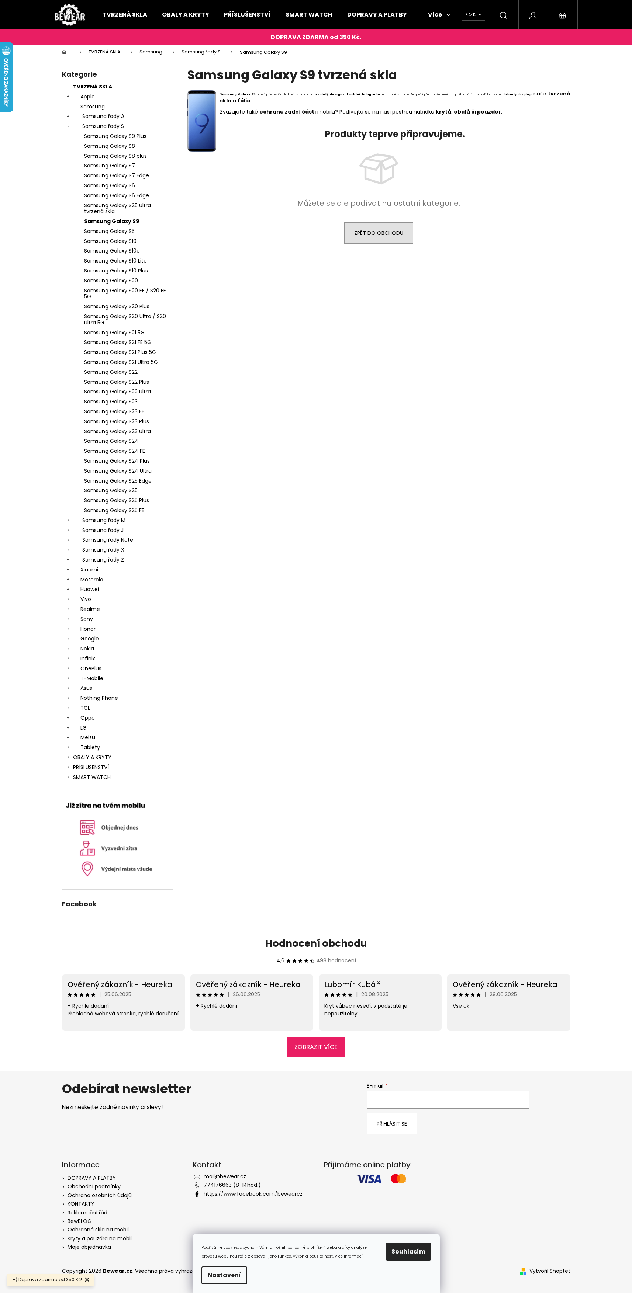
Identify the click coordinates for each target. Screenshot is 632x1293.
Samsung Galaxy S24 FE (114, 451)
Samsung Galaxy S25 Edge (118, 480)
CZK (471, 14)
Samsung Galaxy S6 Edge (116, 195)
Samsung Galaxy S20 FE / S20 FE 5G (125, 293)
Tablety (90, 747)
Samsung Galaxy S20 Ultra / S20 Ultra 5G (125, 319)
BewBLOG (79, 1221)
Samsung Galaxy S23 (111, 401)
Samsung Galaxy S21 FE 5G (117, 342)
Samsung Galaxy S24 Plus (117, 461)
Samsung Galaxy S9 (111, 221)
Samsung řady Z (103, 559)
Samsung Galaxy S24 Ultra (118, 471)
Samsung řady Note (107, 539)
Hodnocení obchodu (316, 943)
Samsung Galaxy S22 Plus (116, 382)
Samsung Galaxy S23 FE (114, 411)
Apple (87, 96)
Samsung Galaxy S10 (110, 241)
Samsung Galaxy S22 (111, 372)
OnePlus (90, 668)
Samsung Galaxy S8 (109, 146)
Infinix (87, 658)
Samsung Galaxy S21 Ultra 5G (121, 362)
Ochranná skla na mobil (98, 1229)
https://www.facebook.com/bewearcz (253, 1194)
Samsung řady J (103, 530)
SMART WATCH (92, 777)
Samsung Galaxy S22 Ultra (117, 391)
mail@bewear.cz (225, 1176)
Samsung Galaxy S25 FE (114, 510)
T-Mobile (91, 678)
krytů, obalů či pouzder (468, 111)
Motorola (91, 579)
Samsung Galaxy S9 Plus (115, 136)
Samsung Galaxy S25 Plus (116, 500)
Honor (88, 629)
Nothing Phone (99, 698)
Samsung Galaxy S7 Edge (116, 175)
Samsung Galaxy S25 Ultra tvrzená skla (117, 208)
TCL (85, 708)
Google (89, 638)
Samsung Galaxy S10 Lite (115, 260)
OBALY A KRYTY (92, 757)
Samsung (92, 106)
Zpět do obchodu (378, 233)
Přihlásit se (392, 1123)
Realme (90, 609)
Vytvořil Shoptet (549, 1271)
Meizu (87, 737)
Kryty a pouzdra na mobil (100, 1238)
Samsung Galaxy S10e (112, 250)
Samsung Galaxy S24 (111, 441)
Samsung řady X (103, 549)
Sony (86, 619)
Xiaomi (89, 569)
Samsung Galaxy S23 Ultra (117, 431)
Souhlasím (408, 1251)
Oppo (87, 718)
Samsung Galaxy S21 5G (114, 332)
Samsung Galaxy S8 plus (115, 156)
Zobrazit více (316, 1047)
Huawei (89, 589)
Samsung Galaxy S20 (111, 280)
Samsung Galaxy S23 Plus (116, 421)
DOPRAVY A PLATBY (92, 1178)
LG (83, 727)
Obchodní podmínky (94, 1186)
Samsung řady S (103, 126)
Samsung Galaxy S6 (109, 185)
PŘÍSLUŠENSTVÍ (91, 767)
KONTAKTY (81, 1203)
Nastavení (224, 1275)
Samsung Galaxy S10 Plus (116, 270)
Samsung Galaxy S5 (109, 231)
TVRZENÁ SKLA (92, 86)
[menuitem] (125, 14)
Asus (86, 688)
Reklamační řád (87, 1212)
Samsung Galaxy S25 (111, 490)
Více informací (349, 1256)
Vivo (85, 599)
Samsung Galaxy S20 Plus (116, 306)
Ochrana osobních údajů (100, 1195)
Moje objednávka (89, 1247)
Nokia (87, 648)
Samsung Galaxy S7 (109, 165)
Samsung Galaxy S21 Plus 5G (120, 352)
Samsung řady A (103, 116)
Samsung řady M (103, 520)
